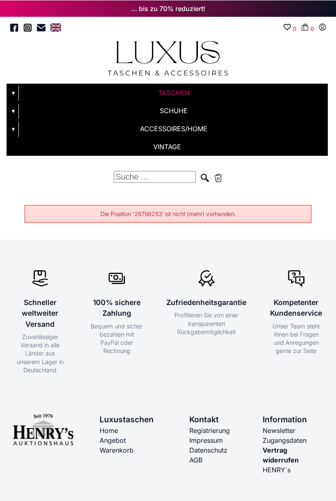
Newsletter (279, 430)
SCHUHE (174, 111)
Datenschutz (208, 450)
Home (109, 430)
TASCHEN (173, 93)
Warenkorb (117, 450)
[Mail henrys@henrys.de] (41, 28)
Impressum (206, 440)
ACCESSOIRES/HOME (173, 129)
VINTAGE (167, 147)
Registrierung (209, 430)
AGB (195, 460)
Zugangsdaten (284, 440)
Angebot (113, 440)
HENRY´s (277, 470)
